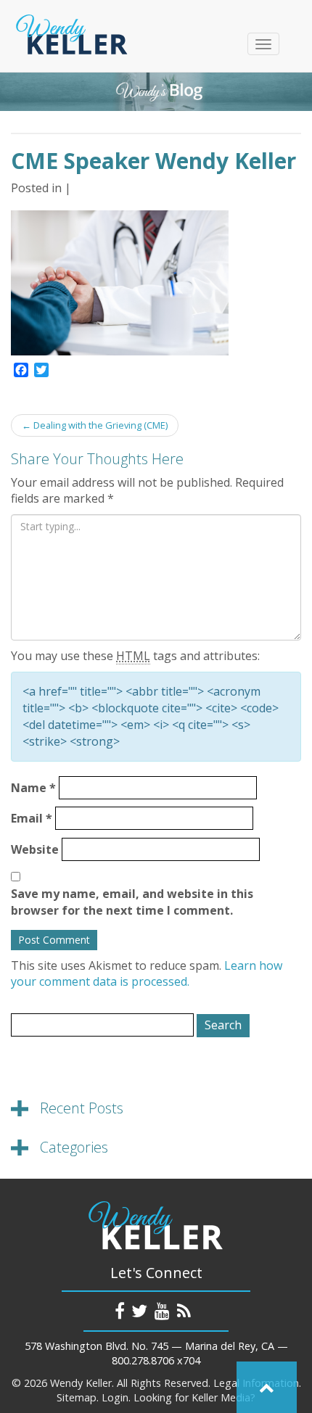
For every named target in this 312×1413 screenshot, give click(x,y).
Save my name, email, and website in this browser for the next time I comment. (132, 902)
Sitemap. (78, 1397)
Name (33, 788)
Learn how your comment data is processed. (146, 973)
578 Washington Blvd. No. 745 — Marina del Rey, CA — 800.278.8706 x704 (156, 1353)
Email (31, 818)
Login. (116, 1397)
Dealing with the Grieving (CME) (95, 425)
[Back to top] (266, 1387)
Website (35, 849)
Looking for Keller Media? (194, 1397)
